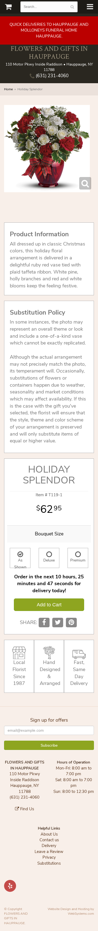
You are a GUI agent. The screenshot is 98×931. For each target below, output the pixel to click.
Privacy (49, 857)
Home (8, 89)
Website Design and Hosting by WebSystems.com (71, 911)
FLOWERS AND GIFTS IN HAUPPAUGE (49, 52)
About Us (49, 834)
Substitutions (49, 863)
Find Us (26, 809)
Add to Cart (49, 604)
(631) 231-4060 (52, 76)
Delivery (49, 845)
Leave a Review (49, 851)
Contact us (49, 840)
